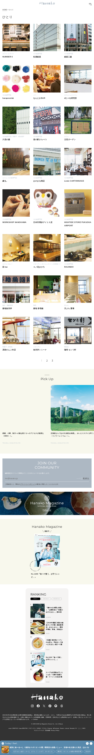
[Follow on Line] (56, 706)
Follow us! (47, 510)
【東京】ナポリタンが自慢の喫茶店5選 (60, 751)
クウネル (44, 728)
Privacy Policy (55, 730)
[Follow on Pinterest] (50, 706)
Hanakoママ (73, 728)
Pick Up (47, 379)
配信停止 (86, 478)
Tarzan (62, 728)
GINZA (39, 728)
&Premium (56, 728)
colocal (67, 728)
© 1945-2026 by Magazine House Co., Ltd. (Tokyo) (47, 724)
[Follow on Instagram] (32, 706)
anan (10, 728)
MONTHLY (56, 599)
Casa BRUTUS (23, 728)
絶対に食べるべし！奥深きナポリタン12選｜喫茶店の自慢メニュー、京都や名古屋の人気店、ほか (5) (49, 747)
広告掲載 (47, 730)
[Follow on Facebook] (38, 706)
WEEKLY (46, 599)
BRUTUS (15, 728)
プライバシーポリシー (27, 484)
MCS (83, 728)
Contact (35, 719)
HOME (4, 10)
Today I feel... (11, 743)
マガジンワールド (39, 730)
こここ (80, 728)
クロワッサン (32, 728)
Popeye (49, 728)
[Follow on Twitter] (44, 706)
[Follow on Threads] (62, 706)
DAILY (35, 599)
